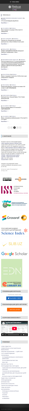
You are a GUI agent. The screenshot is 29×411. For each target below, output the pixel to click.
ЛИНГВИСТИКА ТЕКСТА (7, 364)
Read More (4, 22)
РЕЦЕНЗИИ (5, 393)
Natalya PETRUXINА (6, 74)
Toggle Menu (15, 1)
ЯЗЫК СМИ (5, 362)
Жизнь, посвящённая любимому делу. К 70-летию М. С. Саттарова (14, 118)
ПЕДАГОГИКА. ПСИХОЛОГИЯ (8, 378)
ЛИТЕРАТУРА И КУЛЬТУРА (7, 383)
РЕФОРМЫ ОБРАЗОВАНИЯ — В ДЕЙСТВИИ (12, 351)
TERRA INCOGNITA (5, 387)
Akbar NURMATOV (5, 59)
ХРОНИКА (4, 394)
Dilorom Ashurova (6, 95)
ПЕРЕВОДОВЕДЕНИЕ (6, 380)
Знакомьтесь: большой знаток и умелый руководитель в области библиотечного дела (12, 41)
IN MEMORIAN (5, 398)
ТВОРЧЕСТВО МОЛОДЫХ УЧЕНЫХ (9, 385)
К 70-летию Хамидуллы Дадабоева (9, 21)
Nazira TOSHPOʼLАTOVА (13, 59)
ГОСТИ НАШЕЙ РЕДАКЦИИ (7, 353)
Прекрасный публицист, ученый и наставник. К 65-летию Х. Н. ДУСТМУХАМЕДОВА (13, 87)
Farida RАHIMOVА (5, 85)
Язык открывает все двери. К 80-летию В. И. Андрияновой (12, 30)
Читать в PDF (14, 310)
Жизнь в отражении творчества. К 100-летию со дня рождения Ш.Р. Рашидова (14, 76)
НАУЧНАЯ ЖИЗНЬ (5, 389)
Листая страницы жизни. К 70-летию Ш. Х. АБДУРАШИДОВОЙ (11, 108)
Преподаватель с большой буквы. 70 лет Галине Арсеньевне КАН (13, 97)
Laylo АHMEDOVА (5, 28)
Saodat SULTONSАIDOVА (7, 38)
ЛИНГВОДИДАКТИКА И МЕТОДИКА (10, 366)
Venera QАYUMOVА (6, 49)
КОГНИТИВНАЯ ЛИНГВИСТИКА (10, 360)
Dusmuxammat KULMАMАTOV (17, 18)
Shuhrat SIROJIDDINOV (6, 18)
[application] (14, 328)
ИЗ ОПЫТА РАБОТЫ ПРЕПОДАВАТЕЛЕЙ (12, 376)
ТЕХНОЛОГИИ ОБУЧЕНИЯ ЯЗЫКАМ (10, 371)
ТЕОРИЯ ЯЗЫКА (5, 355)
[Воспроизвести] (3, 334)
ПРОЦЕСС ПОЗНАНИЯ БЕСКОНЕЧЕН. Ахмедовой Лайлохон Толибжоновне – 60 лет (12, 51)
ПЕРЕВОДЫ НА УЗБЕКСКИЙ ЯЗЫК (10, 391)
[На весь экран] (26, 334)
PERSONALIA (3, 19)
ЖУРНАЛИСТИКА (5, 381)
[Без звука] (23, 334)
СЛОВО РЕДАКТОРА (6, 346)
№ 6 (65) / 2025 (15, 298)
